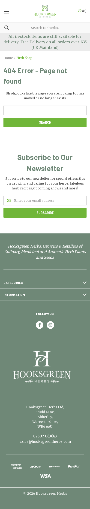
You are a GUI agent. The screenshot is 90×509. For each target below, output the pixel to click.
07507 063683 (45, 436)
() (84, 11)
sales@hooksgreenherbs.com (45, 441)
